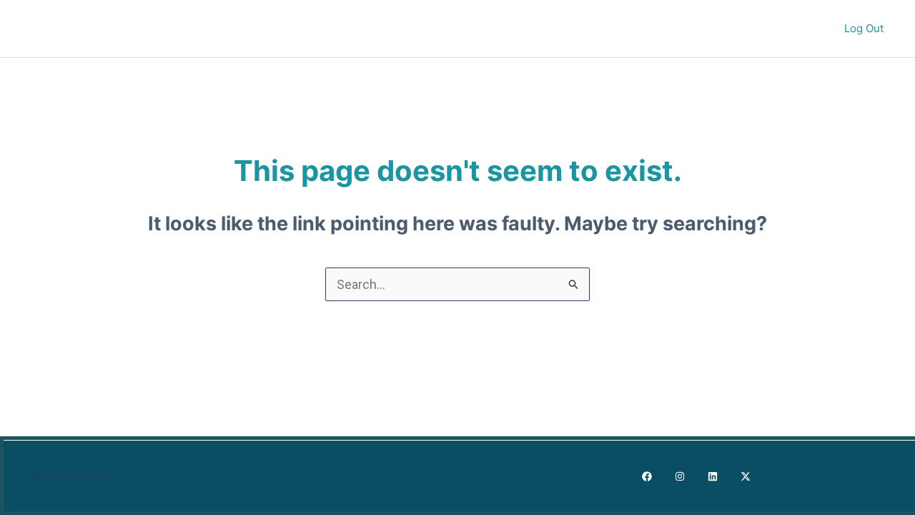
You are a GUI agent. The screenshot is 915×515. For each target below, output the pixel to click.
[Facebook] (647, 476)
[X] (745, 476)
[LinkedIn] (713, 476)
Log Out (865, 28)
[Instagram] (680, 476)
